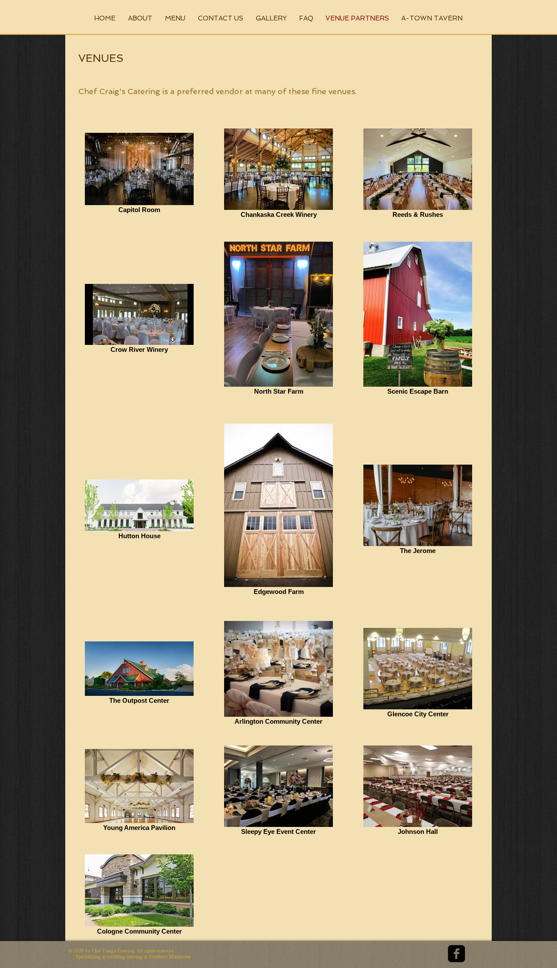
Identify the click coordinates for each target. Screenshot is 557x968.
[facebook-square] (456, 953)
